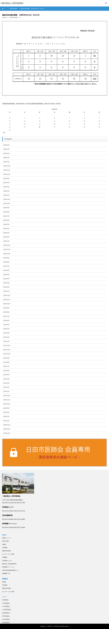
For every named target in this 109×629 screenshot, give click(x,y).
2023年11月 (6, 249)
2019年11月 (6, 429)
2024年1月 (6, 241)
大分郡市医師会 (6, 609)
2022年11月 (6, 299)
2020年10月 (6, 404)
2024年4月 (6, 228)
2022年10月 (6, 304)
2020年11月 (6, 400)
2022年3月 (6, 333)
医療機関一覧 (6, 573)
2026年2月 (6, 157)
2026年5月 (6, 145)
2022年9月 (6, 308)
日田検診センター (7, 560)
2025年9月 (6, 178)
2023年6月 (6, 270)
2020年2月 (6, 416)
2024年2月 (6, 237)
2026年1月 (6, 162)
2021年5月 (6, 374)
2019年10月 (6, 433)
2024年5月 (6, 224)
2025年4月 (6, 182)
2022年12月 (6, 295)
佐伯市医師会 (6, 622)
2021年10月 (6, 354)
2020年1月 (6, 420)
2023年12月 (6, 245)
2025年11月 (6, 170)
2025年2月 (6, 191)
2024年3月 (6, 233)
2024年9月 (6, 207)
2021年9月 (6, 358)
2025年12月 (6, 166)
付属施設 (4, 557)
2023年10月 (6, 253)
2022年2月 (6, 337)
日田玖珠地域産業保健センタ (10, 570)
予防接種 (4, 547)
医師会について (6, 538)
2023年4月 (6, 279)
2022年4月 (6, 329)
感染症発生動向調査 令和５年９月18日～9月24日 (46, 103)
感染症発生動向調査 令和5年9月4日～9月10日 (17, 103)
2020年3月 (6, 412)
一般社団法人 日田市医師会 (53, 626)
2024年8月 (6, 212)
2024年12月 (6, 199)
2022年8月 (6, 312)
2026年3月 (6, 153)
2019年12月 (6, 425)
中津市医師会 (6, 616)
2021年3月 (6, 383)
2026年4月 (6, 149)
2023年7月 (6, 266)
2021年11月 (6, 349)
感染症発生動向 (14, 17)
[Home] (3, 8)
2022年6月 (6, 320)
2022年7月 (6, 316)
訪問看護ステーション (8, 567)
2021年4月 (6, 379)
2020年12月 (6, 395)
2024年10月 (6, 203)
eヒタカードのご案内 (8, 554)
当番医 (4, 544)
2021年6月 (6, 370)
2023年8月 (6, 262)
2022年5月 (6, 324)
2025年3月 (6, 187)
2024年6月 (6, 220)
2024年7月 (6, 216)
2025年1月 (6, 195)
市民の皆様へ (6, 541)
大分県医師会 (6, 603)
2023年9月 (6, 258)
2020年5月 (6, 408)
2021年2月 (6, 387)
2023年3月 (6, 283)
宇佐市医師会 (6, 619)
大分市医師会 (6, 606)
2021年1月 (6, 391)
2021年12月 (6, 345)
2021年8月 (6, 362)
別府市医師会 (6, 613)
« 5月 (3, 132)
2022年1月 (6, 341)
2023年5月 (6, 274)
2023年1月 (6, 291)
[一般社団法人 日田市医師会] (12, 3)
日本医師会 (5, 600)
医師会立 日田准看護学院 (9, 564)
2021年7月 (6, 366)
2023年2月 (6, 287)
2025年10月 (6, 174)
